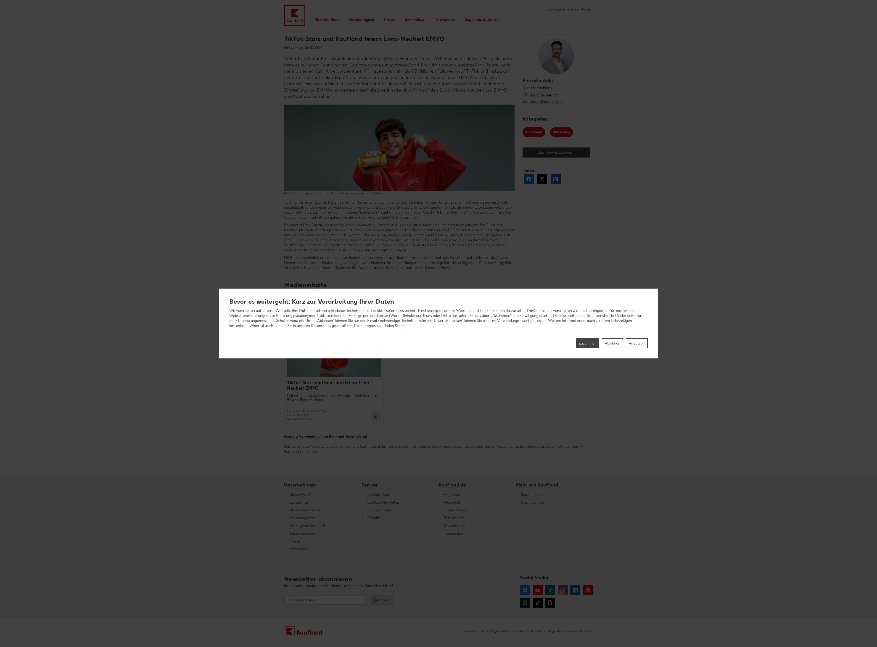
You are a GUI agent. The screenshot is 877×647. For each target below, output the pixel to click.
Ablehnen (612, 343)
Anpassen (637, 343)
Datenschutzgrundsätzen (331, 326)
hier (403, 326)
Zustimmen (588, 343)
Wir (232, 310)
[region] (438, 323)
